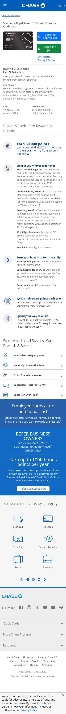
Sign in (62, 5)
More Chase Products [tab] (34, 634)
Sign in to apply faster (52, 36)
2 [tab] (33, 579)
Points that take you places (37, 355)
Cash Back (18, 547)
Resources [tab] (34, 645)
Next (44, 579)
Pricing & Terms (46, 60)
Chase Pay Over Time (34, 394)
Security (36, 661)
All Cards (48, 526)
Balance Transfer (48, 547)
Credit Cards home (11, 16)
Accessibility (20, 664)
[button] (63, 694)
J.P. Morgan (28, 657)
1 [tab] (27, 579)
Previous (21, 579)
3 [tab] (39, 579)
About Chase (13, 657)
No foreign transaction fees (37, 365)
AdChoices (47, 664)
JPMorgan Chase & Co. (48, 657)
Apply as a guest (52, 48)
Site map (34, 664)
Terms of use (50, 661)
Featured (18, 526)
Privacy (24, 661)
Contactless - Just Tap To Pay (37, 384)
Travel (19, 567)
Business (48, 567)
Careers (13, 661)
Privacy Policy (29, 710)
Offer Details (45, 56)
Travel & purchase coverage (37, 375)
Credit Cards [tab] (34, 623)
